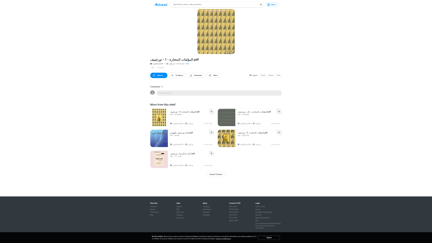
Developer (206, 215)
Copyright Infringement (263, 212)
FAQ (178, 209)
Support (179, 206)
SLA (256, 221)
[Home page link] (161, 4)
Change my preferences (223, 239)
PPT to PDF (233, 218)
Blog (151, 215)
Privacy (258, 209)
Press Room (154, 212)
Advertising (207, 209)
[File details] (159, 117)
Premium (153, 206)
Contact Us (180, 218)
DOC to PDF (233, 206)
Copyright (206, 212)
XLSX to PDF (233, 221)
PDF (153, 68)
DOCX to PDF (233, 212)
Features (180, 215)
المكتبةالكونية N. (158, 64)
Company (206, 206)
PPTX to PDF (233, 209)
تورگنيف (171, 64)
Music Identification (262, 218)
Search (152, 209)
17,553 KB (160, 68)
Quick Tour (180, 212)
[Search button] (261, 4)
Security (258, 215)
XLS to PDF (233, 215)
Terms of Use (260, 206)
